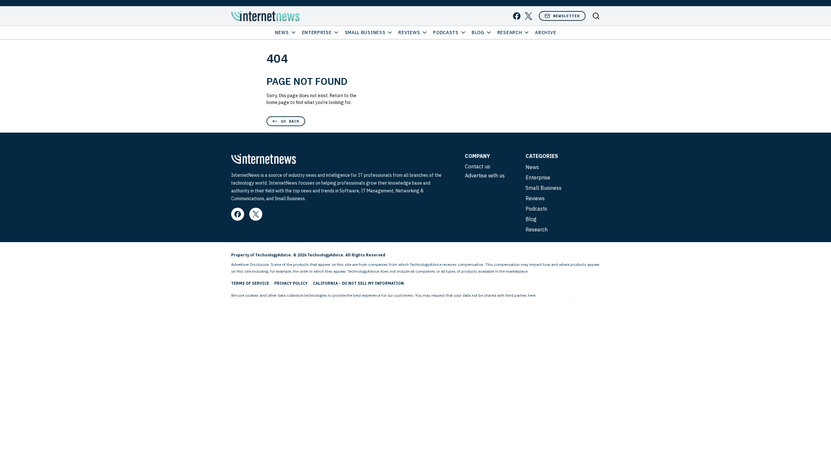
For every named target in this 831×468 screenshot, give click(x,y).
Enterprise (317, 32)
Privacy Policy (291, 283)
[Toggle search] (596, 16)
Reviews (409, 32)
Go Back (290, 121)
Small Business (365, 32)
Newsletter (566, 15)
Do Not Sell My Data (555, 295)
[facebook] (517, 16)
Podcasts (446, 32)
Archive (545, 32)
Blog (478, 32)
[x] (528, 16)
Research (509, 32)
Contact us (477, 166)
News (282, 32)
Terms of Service (250, 283)
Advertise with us (485, 175)
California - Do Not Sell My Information (358, 283)
